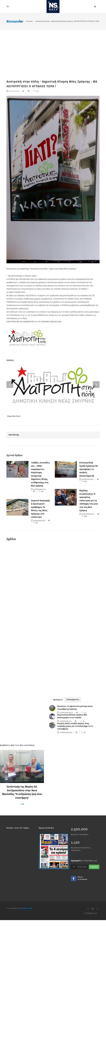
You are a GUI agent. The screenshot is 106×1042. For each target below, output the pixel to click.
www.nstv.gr (27, 1010)
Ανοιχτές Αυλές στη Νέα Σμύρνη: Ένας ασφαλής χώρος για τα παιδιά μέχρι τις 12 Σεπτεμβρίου (75, 827)
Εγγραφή (94, 968)
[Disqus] (53, 681)
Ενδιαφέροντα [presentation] (73, 801)
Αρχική (21, 21)
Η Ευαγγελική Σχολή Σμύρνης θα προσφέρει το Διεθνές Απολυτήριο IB (88, 571)
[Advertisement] (53, 49)
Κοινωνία (14, 21)
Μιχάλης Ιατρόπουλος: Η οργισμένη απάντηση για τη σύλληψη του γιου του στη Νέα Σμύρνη (88, 602)
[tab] (58, 801)
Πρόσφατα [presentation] (58, 801)
